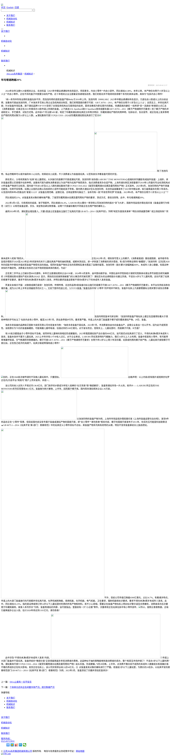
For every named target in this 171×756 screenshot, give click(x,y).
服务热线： (6, 738)
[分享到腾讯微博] (20, 744)
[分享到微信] (24, 744)
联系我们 (10, 25)
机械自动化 (11, 19)
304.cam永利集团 (14, 74)
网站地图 (80, 751)
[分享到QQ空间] (12, 744)
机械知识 (10, 22)
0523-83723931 (8, 741)
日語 (17, 7)
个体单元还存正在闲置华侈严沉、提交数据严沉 (32, 687)
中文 (3, 7)
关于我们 (10, 15)
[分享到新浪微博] (16, 744)
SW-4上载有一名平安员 (21, 682)
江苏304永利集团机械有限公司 (17, 751)
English (10, 7)
